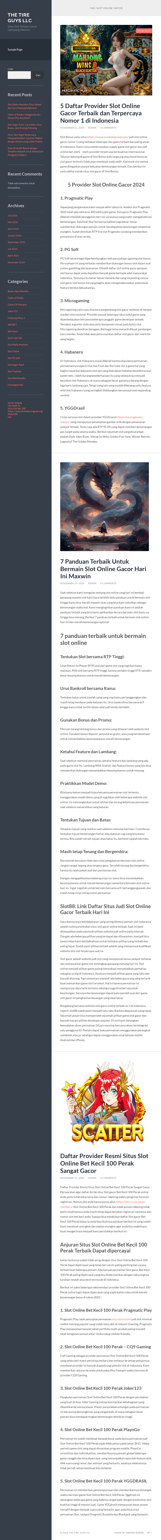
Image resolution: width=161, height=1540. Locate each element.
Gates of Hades (16, 297)
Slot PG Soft (14, 358)
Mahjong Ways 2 (16, 318)
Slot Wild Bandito (17, 378)
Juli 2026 (12, 215)
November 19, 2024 (72, 583)
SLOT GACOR (15, 338)
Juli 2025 (12, 249)
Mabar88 (12, 414)
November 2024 (16, 262)
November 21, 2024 (72, 128)
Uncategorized (15, 384)
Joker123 (13, 311)
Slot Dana (13, 331)
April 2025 (13, 255)
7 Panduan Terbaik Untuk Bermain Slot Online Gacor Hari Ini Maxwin (103, 569)
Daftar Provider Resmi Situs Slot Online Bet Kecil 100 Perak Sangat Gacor (104, 1163)
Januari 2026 (15, 235)
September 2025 (16, 242)
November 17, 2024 (72, 1178)
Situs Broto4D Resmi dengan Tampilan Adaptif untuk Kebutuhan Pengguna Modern (25, 151)
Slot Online (13, 351)
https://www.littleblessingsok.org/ (25, 411)
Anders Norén (135, 1532)
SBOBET (12, 324)
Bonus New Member (18, 291)
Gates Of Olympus (17, 304)
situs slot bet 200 (17, 408)
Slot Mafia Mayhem (18, 344)
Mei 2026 (13, 222)
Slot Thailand (14, 371)
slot (10, 416)
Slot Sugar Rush (16, 364)
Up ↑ (149, 1532)
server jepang (15, 402)
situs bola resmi (121, 1319)
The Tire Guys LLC (20, 17)
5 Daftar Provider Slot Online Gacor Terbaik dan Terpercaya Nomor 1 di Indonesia (101, 113)
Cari (10, 69)
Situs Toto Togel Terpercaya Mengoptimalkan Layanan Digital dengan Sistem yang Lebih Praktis (25, 138)
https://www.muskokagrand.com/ (108, 137)
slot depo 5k (14, 405)
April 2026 (13, 228)
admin (92, 128)
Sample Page (15, 49)
